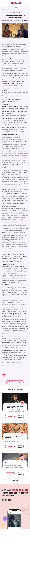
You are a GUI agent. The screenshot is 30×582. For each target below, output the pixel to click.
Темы (27, 3)
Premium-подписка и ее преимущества (14, 406)
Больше (15, 480)
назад (4, 9)
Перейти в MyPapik (15, 382)
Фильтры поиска (11, 463)
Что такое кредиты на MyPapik (13, 436)
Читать (10, 416)
